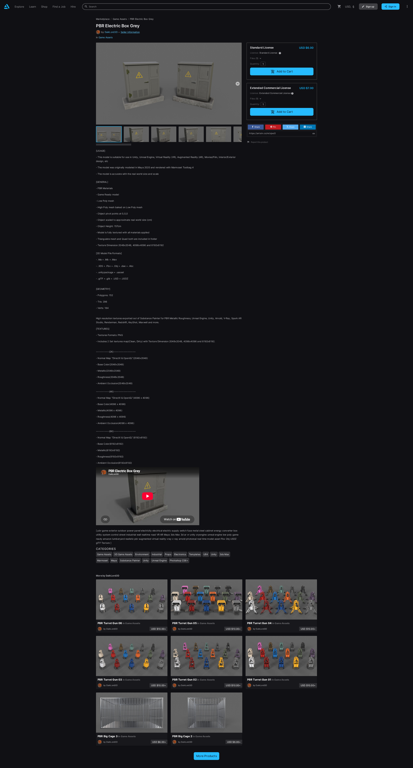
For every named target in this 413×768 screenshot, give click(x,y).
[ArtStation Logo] (7, 6)
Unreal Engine (159, 560)
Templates (194, 554)
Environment (142, 554)
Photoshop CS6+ (179, 560)
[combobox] (206, 6)
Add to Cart (285, 71)
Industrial (157, 554)
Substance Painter (130, 560)
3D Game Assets (123, 554)
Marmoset (102, 560)
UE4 (205, 554)
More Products (206, 756)
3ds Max (224, 554)
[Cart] (339, 6)
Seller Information (130, 32)
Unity (214, 554)
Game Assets (106, 37)
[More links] (407, 6)
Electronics (180, 554)
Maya (114, 560)
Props (168, 554)
